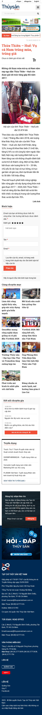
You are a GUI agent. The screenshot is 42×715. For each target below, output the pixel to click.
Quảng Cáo (6, 686)
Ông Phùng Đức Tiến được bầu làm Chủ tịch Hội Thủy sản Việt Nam (30, 360)
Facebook (5, 691)
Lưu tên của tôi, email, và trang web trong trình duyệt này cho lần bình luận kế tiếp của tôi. (22, 260)
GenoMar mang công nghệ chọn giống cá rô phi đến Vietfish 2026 (10, 334)
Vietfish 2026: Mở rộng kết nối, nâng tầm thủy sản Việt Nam (31, 334)
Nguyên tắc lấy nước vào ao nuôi (17, 418)
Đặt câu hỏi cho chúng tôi (20, 432)
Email (6, 249)
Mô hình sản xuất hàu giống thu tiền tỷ (31, 304)
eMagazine (27, 1)
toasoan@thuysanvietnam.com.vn (20, 600)
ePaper (18, 1)
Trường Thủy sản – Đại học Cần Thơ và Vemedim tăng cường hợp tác (11, 359)
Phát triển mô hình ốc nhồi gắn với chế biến (10, 386)
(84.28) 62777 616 (17, 604)
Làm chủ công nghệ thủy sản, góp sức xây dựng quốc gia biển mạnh (11, 307)
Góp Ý (4, 688)
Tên (6, 240)
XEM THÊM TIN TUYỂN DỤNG (14, 481)
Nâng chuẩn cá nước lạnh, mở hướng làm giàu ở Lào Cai (31, 388)
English (36, 1)
